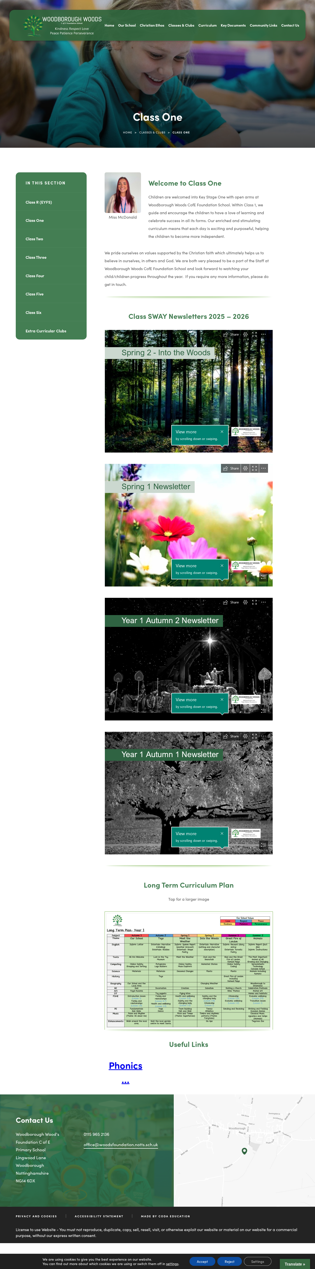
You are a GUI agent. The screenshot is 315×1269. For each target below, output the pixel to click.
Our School (127, 25)
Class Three (36, 257)
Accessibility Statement (99, 1216)
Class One (35, 220)
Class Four (35, 275)
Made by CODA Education (165, 1216)
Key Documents (233, 25)
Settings (257, 1261)
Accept (202, 1261)
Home (109, 25)
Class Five (35, 293)
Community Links (263, 25)
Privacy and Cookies (36, 1216)
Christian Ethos (152, 25)
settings (172, 1263)
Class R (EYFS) (39, 202)
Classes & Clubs (181, 25)
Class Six (33, 312)
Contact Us (290, 25)
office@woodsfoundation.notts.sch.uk (121, 1144)
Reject (230, 1261)
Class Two (34, 238)
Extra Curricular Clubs (46, 330)
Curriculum (207, 25)
